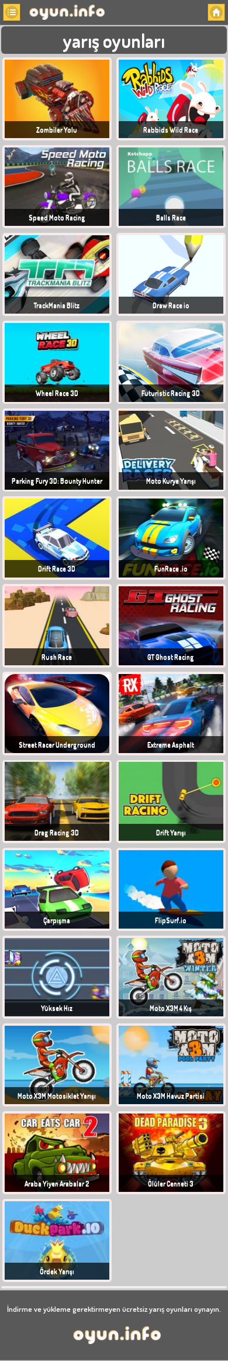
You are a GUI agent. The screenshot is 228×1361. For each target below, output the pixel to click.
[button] (11, 12)
